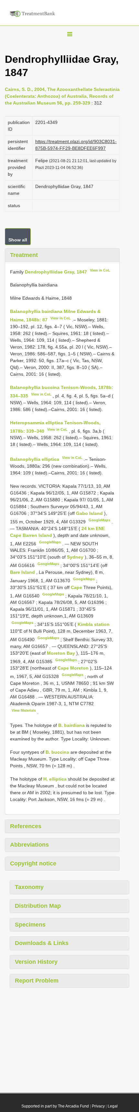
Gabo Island (90, 513)
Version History (36, 962)
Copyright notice (33, 863)
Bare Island (23, 572)
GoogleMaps (99, 520)
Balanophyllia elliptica (34, 459)
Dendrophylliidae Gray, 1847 (56, 271)
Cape (77, 587)
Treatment (24, 255)
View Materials (24, 710)
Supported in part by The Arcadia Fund (55, 1106)
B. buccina (57, 752)
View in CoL (100, 270)
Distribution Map (38, 906)
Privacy (98, 1106)
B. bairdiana (71, 725)
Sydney (76, 557)
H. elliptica (55, 779)
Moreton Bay (61, 653)
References (25, 826)
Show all (17, 239)
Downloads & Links (42, 943)
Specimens (30, 924)
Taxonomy (29, 887)
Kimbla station (94, 624)
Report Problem (37, 980)
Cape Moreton (74, 668)
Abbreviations (29, 844)
